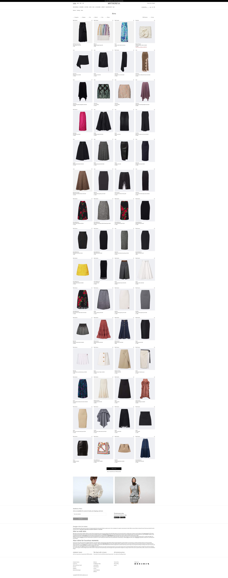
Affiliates (95, 571)
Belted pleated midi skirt (98, 342)
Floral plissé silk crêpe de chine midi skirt (80, 401)
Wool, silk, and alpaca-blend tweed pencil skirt (102, 223)
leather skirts (86, 529)
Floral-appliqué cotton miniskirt (141, 45)
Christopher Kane (105, 534)
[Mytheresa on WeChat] (148, 564)
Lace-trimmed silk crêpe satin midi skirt (143, 193)
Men (78, 3)
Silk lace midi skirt (118, 431)
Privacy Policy (116, 563)
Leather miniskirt (76, 461)
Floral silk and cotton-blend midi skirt (79, 312)
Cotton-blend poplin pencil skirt (99, 193)
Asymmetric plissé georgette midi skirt (80, 104)
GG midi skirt (117, 401)
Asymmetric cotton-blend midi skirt (100, 431)
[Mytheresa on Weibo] (146, 564)
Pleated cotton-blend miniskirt (78, 342)
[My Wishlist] (152, 7)
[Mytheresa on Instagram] (141, 564)
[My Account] (150, 7)
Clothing (78, 10)
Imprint (115, 565)
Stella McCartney (106, 543)
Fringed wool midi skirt (98, 401)
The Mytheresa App (97, 563)
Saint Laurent (146, 533)
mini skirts (100, 529)
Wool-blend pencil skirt (140, 223)
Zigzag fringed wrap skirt (98, 45)
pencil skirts (82, 529)
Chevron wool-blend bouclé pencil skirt (122, 253)
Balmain (81, 537)
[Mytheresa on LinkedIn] (135, 564)
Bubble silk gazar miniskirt (140, 401)
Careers (95, 568)
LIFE (83, 3)
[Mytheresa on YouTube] (144, 564)
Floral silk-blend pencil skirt (120, 223)
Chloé (127, 537)
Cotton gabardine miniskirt (119, 461)
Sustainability (96, 565)
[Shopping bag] (154, 7)
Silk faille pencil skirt (139, 342)
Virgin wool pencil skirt (140, 253)
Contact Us (75, 563)
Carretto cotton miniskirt (98, 461)
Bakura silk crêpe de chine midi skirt (142, 134)
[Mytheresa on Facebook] (137, 564)
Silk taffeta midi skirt (76, 134)
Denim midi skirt (118, 134)
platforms (84, 544)
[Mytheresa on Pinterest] (139, 564)
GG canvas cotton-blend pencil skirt (79, 431)
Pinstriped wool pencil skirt (78, 253)
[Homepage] (114, 3)
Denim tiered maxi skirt (140, 461)
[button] (142, 7)
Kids (80, 3)
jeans (93, 545)
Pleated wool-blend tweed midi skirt (79, 193)
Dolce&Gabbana (111, 535)
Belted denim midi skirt (119, 342)
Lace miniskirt (96, 104)
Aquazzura (137, 537)
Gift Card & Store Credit (77, 565)
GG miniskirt (138, 431)
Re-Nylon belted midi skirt (98, 134)
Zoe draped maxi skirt (77, 45)
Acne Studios (84, 535)
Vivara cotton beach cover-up (120, 45)
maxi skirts (91, 529)
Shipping (74, 568)
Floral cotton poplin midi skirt (78, 223)
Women (74, 3)
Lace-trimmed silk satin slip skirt (120, 193)
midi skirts (95, 529)
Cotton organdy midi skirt (98, 312)
